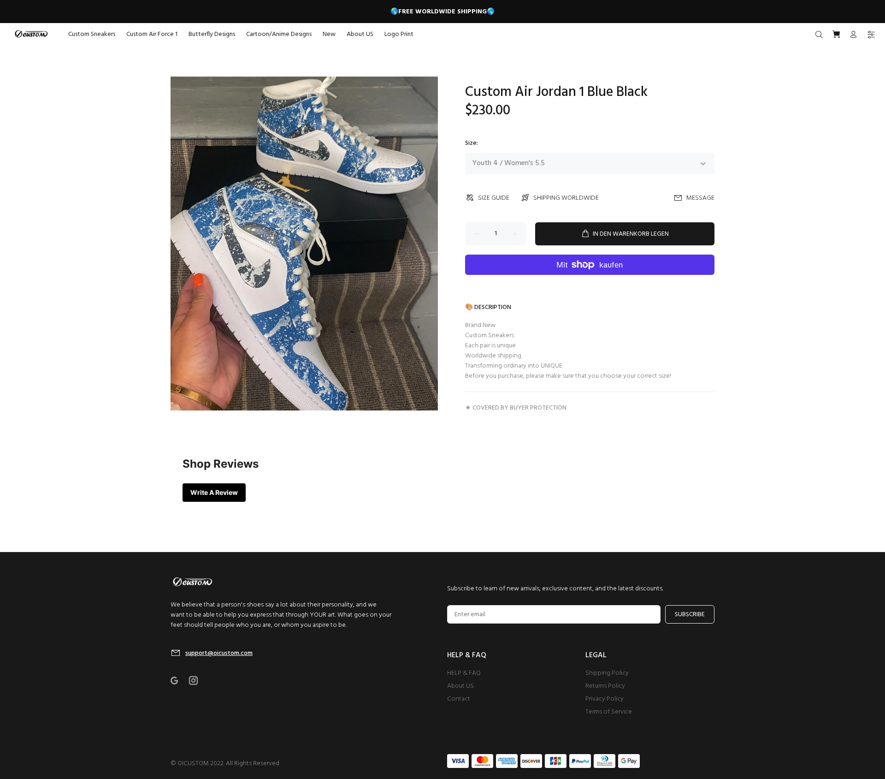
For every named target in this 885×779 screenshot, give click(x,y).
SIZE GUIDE (493, 198)
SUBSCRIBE (690, 614)
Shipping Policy (607, 673)
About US (460, 686)
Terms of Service (608, 712)
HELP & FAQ (464, 673)
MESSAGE (700, 198)
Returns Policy (605, 686)
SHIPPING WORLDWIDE (566, 198)
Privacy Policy (604, 699)
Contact (458, 699)
